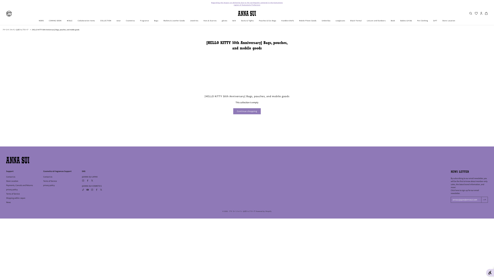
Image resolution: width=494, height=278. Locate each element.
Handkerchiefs (287, 20)
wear (119, 20)
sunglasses (340, 20)
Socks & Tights (247, 20)
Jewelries (194, 20)
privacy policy (12, 189)
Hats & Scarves (210, 20)
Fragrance (144, 20)
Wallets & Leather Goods (174, 20)
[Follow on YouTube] (87, 189)
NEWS (41, 20)
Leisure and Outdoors (376, 20)
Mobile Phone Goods (308, 20)
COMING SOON (55, 20)
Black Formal (356, 20)
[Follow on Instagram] (83, 180)
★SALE (70, 20)
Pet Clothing (422, 20)
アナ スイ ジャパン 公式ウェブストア (15, 29)
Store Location (448, 20)
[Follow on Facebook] (87, 180)
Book (393, 20)
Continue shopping (247, 111)
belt (234, 20)
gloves (224, 20)
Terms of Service (13, 193)
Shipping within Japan (15, 198)
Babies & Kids (406, 20)
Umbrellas (326, 20)
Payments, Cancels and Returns (19, 185)
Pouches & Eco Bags (267, 20)
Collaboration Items (86, 20)
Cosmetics (130, 20)
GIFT (435, 20)
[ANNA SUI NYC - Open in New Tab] (9, 13)
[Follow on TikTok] (83, 189)
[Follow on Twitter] (92, 180)
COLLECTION (105, 20)
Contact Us (10, 176)
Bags (156, 20)
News (8, 202)
